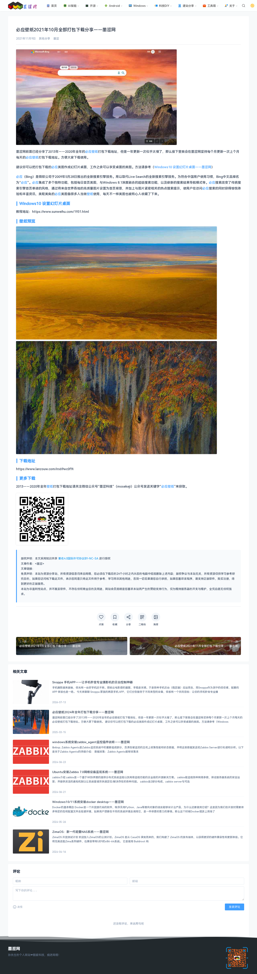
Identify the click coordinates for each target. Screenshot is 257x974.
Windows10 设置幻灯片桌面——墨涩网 (182, 167)
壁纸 (90, 194)
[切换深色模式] (252, 5)
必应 (54, 167)
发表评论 (234, 906)
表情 (19, 906)
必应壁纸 (91, 151)
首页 (54, 6)
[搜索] (243, 5)
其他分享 (44, 38)
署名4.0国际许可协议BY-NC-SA (78, 558)
